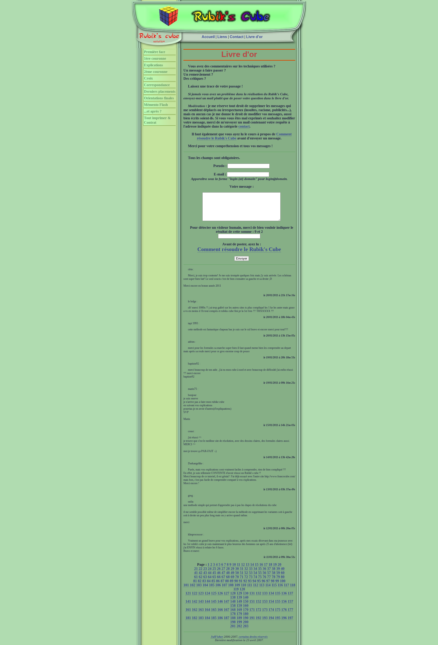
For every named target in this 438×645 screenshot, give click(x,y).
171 (252, 610)
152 (258, 601)
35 (260, 568)
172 (258, 610)
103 (199, 585)
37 (269, 568)
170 (245, 610)
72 (246, 577)
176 (284, 610)
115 (274, 585)
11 (238, 564)
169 (239, 610)
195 (277, 618)
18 (270, 564)
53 (251, 573)
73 (251, 577)
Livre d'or (254, 37)
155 (277, 601)
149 (239, 601)
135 (277, 593)
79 (278, 577)
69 (232, 577)
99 (277, 581)
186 (220, 618)
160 (245, 605)
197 (290, 618)
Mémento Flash (156, 105)
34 (255, 568)
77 (269, 577)
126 (220, 593)
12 (243, 564)
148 (233, 601)
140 (245, 597)
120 (242, 589)
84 (209, 581)
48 (228, 573)
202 (239, 626)
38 (273, 568)
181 (188, 618)
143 (201, 601)
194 (271, 618)
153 (265, 601)
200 (245, 622)
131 (252, 593)
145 (213, 601)
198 (233, 622)
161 (188, 610)
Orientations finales (159, 98)
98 (272, 581)
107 (224, 585)
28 (228, 568)
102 (192, 585)
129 (239, 593)
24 (209, 568)
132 (258, 593)
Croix (148, 78)
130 (245, 593)
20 (279, 564)
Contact (236, 37)
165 (213, 610)
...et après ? (153, 111)
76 (264, 577)
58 (273, 573)
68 (228, 577)
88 (227, 581)
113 (261, 585)
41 (196, 573)
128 (233, 593)
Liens (222, 37)
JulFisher (217, 636)
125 (213, 593)
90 (236, 581)
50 (237, 573)
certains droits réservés (253, 636)
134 (271, 593)
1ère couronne (155, 58)
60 (282, 573)
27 (223, 568)
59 (278, 573)
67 (223, 577)
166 (220, 610)
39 (278, 568)
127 (226, 593)
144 (207, 601)
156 (284, 601)
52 (246, 573)
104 (205, 585)
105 (211, 585)
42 (200, 573)
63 (205, 577)
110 (243, 585)
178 (233, 614)
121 (188, 593)
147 (226, 601)
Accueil (208, 37)
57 (269, 573)
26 (219, 568)
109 (237, 585)
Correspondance (157, 85)
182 (194, 618)
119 (236, 589)
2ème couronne (155, 72)
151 (252, 601)
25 (214, 568)
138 (233, 597)
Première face (154, 52)
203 (245, 626)
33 (251, 568)
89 (231, 581)
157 (290, 601)
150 (245, 601)
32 (246, 568)
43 (205, 573)
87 (222, 581)
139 (239, 597)
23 (205, 568)
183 (201, 618)
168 (233, 610)
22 (200, 568)
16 (261, 564)
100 (282, 581)
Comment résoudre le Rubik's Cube (239, 249)
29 (232, 568)
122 (194, 593)
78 (273, 577)
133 (265, 593)
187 (226, 618)
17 (266, 564)
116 (280, 585)
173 (265, 610)
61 (196, 577)
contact (244, 126)
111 (249, 585)
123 (201, 593)
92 (245, 581)
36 (264, 568)
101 (186, 585)
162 (194, 610)
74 (255, 577)
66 (219, 577)
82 (199, 581)
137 (290, 593)
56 (264, 573)
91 (240, 581)
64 (209, 577)
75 (260, 577)
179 (239, 614)
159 (239, 605)
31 (241, 568)
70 (237, 577)
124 (207, 593)
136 (284, 593)
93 (250, 581)
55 (260, 573)
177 (290, 610)
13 (247, 564)
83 (204, 581)
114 (268, 585)
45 (214, 573)
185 (213, 618)
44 (209, 573)
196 (284, 618)
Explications (153, 65)
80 (282, 577)
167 (226, 610)
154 (271, 601)
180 (245, 614)
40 (282, 568)
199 (239, 622)
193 (265, 618)
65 (214, 577)
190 (245, 618)
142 (194, 601)
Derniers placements (159, 91)
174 (271, 610)
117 (286, 585)
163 (201, 610)
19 (275, 564)
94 (254, 581)
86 (218, 581)
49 (232, 573)
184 (207, 618)
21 (196, 568)
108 (231, 585)
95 (259, 581)
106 (218, 585)
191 (252, 618)
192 (258, 618)
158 (233, 605)
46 (219, 573)
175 (277, 610)
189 (239, 618)
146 (220, 601)
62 (200, 577)
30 (237, 568)
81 (195, 581)
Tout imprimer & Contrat (157, 120)
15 (256, 564)
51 (241, 573)
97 (268, 581)
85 (213, 581)
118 (292, 585)
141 (188, 601)
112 (255, 585)
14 (252, 564)
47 (223, 573)
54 (255, 573)
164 (207, 610)
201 (233, 626)
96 (263, 581)
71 (241, 577)
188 (233, 618)
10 (234, 564)
